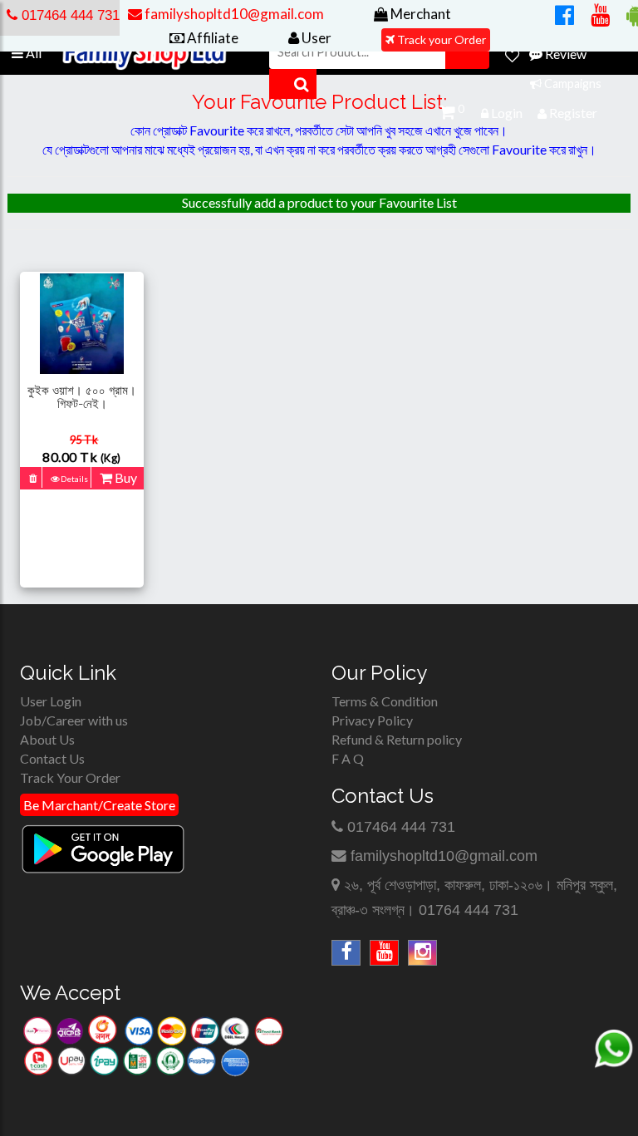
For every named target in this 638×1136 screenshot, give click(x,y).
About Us (47, 739)
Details (73, 479)
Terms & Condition (384, 701)
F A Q (347, 758)
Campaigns (571, 83)
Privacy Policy (372, 720)
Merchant (419, 13)
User (315, 38)
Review (564, 53)
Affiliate (211, 38)
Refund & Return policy (396, 739)
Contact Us (52, 758)
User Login (50, 701)
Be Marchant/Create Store (99, 805)
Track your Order (440, 39)
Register (572, 112)
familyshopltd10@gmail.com (444, 856)
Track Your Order (70, 777)
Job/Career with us (74, 720)
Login (505, 112)
